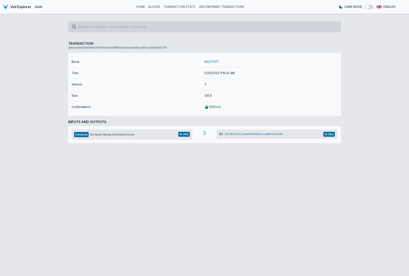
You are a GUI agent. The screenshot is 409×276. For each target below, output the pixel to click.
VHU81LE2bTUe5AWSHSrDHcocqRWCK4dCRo (254, 134)
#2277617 (211, 61)
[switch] (369, 7)
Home (140, 7)
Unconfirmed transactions (221, 7)
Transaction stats (179, 7)
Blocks (154, 7)
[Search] (74, 26)
